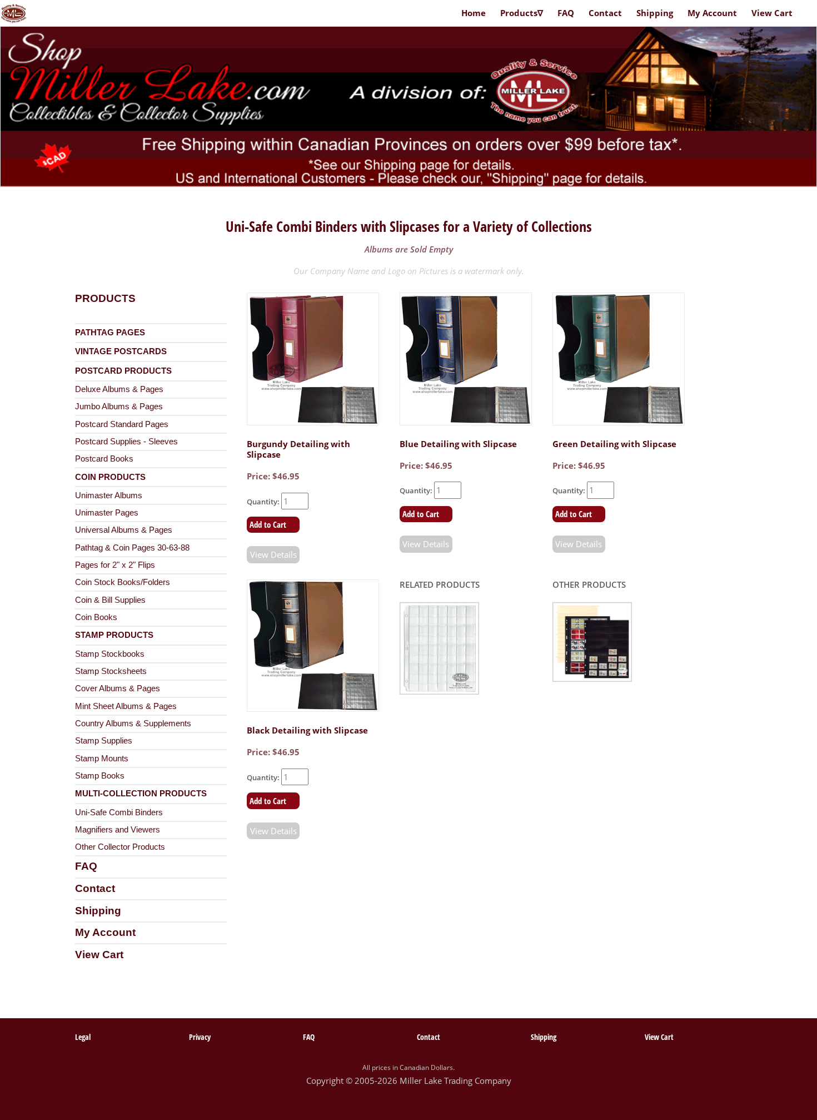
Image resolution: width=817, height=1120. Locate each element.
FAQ (86, 866)
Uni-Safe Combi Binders (119, 812)
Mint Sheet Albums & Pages (126, 706)
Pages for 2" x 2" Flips (115, 565)
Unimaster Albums (108, 495)
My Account (105, 932)
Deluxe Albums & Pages (119, 389)
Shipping (98, 910)
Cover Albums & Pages (117, 688)
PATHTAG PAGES (110, 332)
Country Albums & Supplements (133, 723)
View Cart (99, 954)
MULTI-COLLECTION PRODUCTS (141, 793)
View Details (273, 554)
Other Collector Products (120, 847)
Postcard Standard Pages (121, 424)
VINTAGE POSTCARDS (121, 351)
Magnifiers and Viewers (117, 829)
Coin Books (96, 617)
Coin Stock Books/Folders (122, 582)
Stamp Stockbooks (110, 654)
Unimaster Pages (106, 512)
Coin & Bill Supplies (110, 600)
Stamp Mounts (101, 758)
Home (473, 12)
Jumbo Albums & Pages (119, 406)
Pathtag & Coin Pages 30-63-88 (132, 547)
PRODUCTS (105, 298)
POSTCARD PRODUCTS (123, 370)
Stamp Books (99, 775)
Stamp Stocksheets (111, 671)
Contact (95, 888)
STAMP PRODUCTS (114, 635)
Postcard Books (104, 458)
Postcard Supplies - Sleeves (126, 441)
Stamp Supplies (103, 740)
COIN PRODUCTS (110, 477)
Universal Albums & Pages (123, 530)
